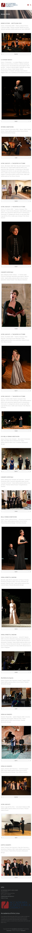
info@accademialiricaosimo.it (7, 896)
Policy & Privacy (4, 898)
